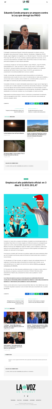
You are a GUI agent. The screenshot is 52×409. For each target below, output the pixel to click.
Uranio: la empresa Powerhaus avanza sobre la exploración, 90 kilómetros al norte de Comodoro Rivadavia (37, 135)
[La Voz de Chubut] (26, 2)
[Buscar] (47, 2)
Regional (13, 400)
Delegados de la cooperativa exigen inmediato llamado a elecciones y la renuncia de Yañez (15, 302)
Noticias (26, 9)
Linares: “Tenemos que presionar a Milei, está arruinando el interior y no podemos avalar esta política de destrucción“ (37, 327)
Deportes (38, 400)
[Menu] (5, 2)
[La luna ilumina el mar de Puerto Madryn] (14, 126)
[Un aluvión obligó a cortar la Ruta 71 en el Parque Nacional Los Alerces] (14, 146)
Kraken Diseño (34, 404)
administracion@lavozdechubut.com (26, 403)
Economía (25, 400)
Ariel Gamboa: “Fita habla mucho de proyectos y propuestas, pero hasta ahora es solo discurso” (13, 347)
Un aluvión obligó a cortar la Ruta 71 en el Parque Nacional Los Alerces (14, 154)
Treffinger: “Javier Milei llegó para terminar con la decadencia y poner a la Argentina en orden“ (14, 327)
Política (19, 400)
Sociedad (32, 400)
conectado (19, 165)
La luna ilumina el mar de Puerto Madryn (14, 133)
